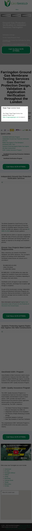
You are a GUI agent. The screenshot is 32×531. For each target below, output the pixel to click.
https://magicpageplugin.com (11, 117)
